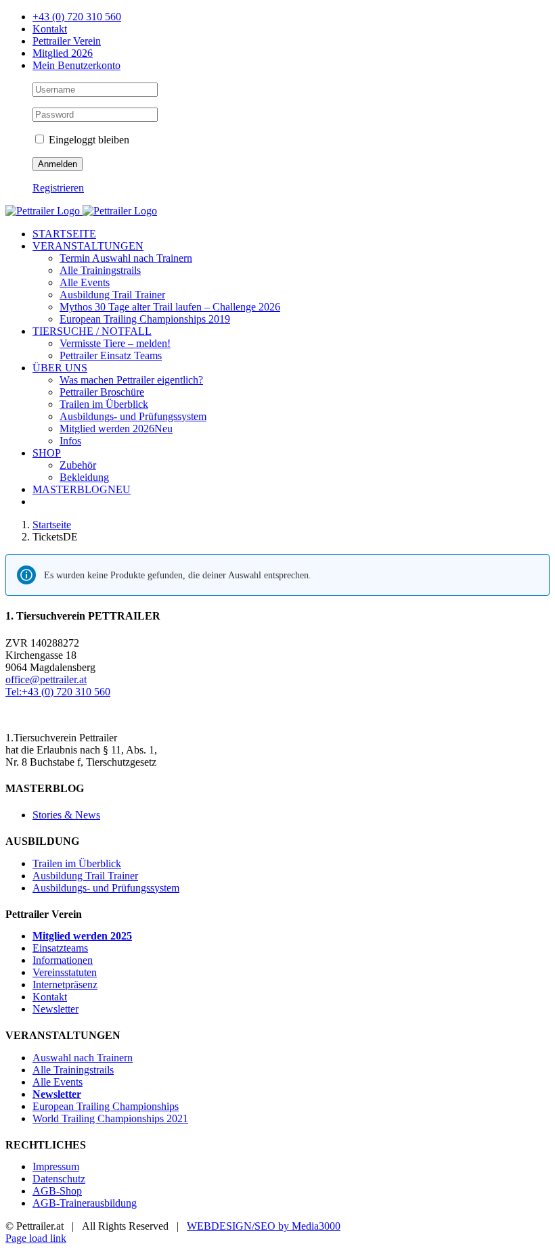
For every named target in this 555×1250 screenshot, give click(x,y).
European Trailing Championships (105, 1106)
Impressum (55, 1166)
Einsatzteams (60, 948)
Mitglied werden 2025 (82, 936)
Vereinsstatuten (64, 972)
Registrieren (58, 187)
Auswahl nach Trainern (82, 1057)
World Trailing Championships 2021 (110, 1118)
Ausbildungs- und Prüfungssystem (105, 888)
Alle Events (57, 1082)
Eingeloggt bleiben (87, 139)
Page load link (35, 1238)
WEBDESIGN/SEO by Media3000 (263, 1226)
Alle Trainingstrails (73, 1069)
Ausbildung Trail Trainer (85, 875)
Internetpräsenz (64, 984)
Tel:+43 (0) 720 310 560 (57, 691)
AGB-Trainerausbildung (84, 1203)
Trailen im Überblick (76, 863)
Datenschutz (58, 1178)
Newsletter (55, 1009)
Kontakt (49, 996)
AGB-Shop (57, 1191)
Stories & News (66, 814)
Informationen (62, 960)
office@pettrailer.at (46, 679)
